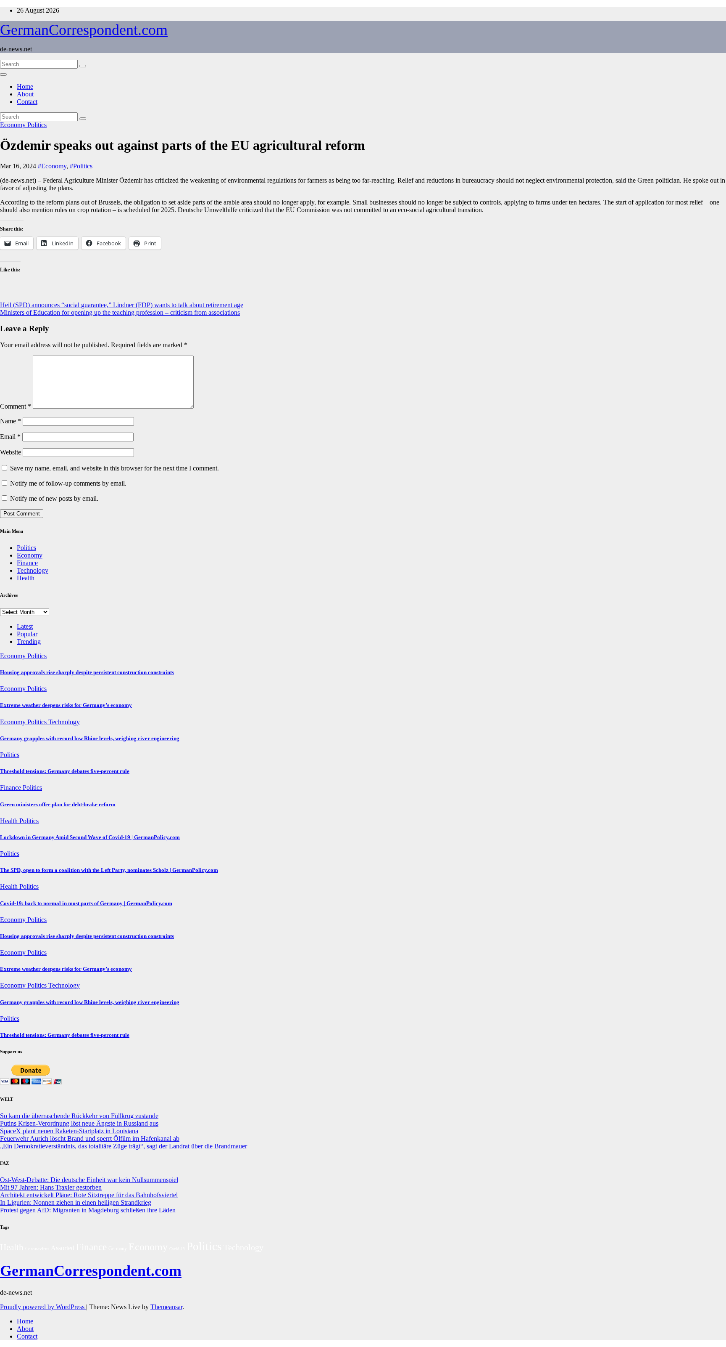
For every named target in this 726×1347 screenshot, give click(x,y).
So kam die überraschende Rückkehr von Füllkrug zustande (79, 1115)
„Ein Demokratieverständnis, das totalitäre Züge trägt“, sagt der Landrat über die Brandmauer (123, 1146)
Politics (37, 124)
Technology (32, 570)
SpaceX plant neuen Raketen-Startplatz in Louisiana (69, 1130)
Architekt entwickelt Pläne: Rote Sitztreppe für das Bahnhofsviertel (89, 1194)
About (25, 94)
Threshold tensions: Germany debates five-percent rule (64, 771)
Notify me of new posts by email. (54, 498)
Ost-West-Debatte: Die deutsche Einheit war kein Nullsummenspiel (89, 1179)
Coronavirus (37, 1248)
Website (10, 452)
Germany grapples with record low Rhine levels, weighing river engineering (89, 738)
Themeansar (166, 1306)
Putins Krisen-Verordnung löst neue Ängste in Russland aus (79, 1123)
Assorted (62, 1247)
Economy (13, 124)
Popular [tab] (27, 634)
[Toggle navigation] (3, 74)
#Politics (81, 166)
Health (25, 578)
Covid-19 (177, 1249)
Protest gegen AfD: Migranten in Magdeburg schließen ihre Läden (88, 1210)
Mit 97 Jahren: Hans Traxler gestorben (51, 1187)
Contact (27, 101)
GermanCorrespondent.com (84, 29)
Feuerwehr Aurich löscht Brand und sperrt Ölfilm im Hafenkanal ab (89, 1138)
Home (25, 86)
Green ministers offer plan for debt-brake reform (58, 804)
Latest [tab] (25, 626)
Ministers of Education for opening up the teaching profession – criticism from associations (120, 312)
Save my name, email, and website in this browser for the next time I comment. (114, 468)
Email (10, 436)
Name (10, 421)
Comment (15, 406)
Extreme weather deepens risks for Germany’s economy (66, 705)
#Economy (52, 166)
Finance (27, 562)
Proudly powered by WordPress (43, 1306)
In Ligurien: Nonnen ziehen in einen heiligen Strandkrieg (75, 1202)
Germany (117, 1248)
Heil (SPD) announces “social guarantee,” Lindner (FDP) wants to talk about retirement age (121, 304)
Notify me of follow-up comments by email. (68, 483)
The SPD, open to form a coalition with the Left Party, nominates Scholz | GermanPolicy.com (109, 870)
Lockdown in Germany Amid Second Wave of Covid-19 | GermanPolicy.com (90, 837)
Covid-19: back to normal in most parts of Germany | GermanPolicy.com (86, 903)
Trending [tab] (29, 641)
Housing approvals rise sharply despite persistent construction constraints (87, 672)
